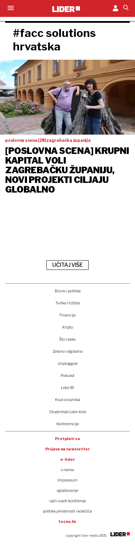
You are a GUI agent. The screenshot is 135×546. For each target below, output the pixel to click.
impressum (67, 480)
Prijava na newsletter (67, 449)
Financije (68, 315)
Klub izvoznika (67, 399)
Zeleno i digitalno (68, 351)
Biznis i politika (68, 291)
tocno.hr (67, 521)
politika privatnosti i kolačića (67, 511)
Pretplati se (67, 438)
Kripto (67, 327)
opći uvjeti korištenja (68, 500)
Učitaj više (67, 265)
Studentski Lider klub (67, 411)
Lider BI (67, 387)
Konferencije (67, 423)
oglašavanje (67, 490)
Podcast (67, 375)
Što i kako (67, 339)
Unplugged (68, 363)
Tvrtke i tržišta (67, 303)
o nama (67, 469)
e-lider (67, 459)
